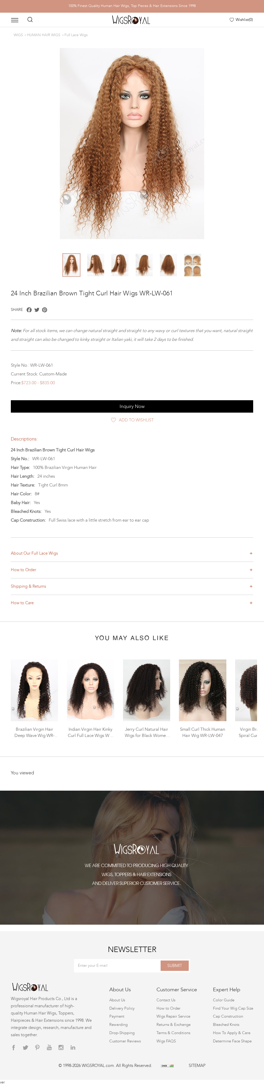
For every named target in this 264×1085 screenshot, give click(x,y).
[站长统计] (167, 1065)
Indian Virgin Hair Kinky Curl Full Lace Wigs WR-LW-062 (90, 736)
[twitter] (25, 1048)
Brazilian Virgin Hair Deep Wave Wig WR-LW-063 (34, 736)
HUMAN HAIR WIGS (43, 35)
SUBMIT (174, 965)
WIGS (18, 35)
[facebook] (13, 1048)
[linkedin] (73, 1048)
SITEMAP (197, 1065)
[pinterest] (37, 1048)
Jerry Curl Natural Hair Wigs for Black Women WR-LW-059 (146, 736)
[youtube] (49, 1048)
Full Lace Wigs (76, 35)
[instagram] (61, 1048)
